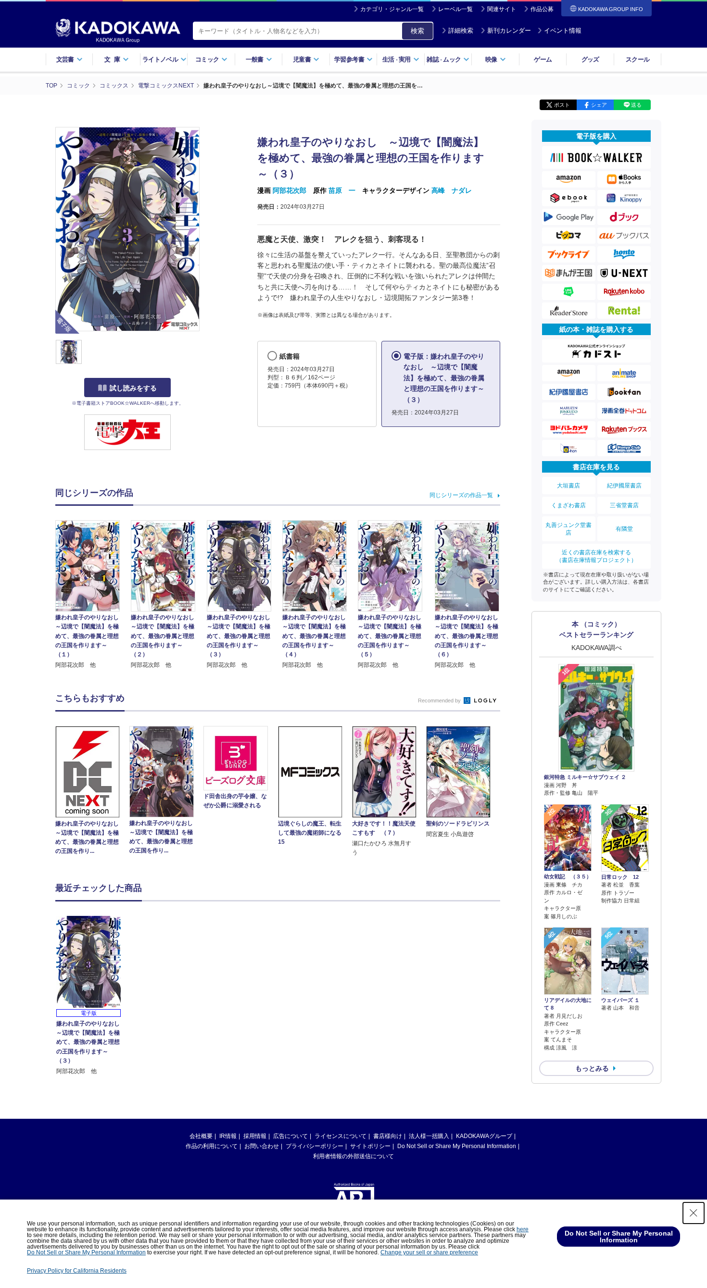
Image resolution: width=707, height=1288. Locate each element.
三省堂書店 (624, 505)
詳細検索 (460, 30)
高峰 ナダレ (451, 190)
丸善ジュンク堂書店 (568, 529)
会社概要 (201, 1136)
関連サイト (501, 9)
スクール (637, 59)
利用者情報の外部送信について (353, 1156)
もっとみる (592, 1068)
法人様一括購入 (429, 1136)
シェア (599, 105)
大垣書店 (568, 485)
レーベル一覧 (455, 9)
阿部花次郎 (289, 190)
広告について (290, 1136)
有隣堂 (624, 528)
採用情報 (254, 1136)
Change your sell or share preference (429, 1252)
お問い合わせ (261, 1146)
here (523, 1229)
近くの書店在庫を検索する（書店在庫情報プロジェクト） (596, 556)
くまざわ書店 (568, 505)
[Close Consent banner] (693, 1213)
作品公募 (542, 9)
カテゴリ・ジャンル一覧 (392, 9)
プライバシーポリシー (314, 1146)
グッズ (590, 59)
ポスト (562, 105)
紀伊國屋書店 (624, 485)
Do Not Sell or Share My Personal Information (456, 1146)
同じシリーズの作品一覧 (461, 495)
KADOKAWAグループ (484, 1136)
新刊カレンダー (509, 30)
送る (636, 105)
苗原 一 (341, 190)
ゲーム (543, 59)
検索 (417, 31)
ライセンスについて (340, 1136)
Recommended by (440, 700)
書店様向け (387, 1136)
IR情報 (228, 1136)
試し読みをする (133, 388)
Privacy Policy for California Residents (76, 1270)
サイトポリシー (370, 1146)
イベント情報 (562, 30)
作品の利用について (212, 1146)
